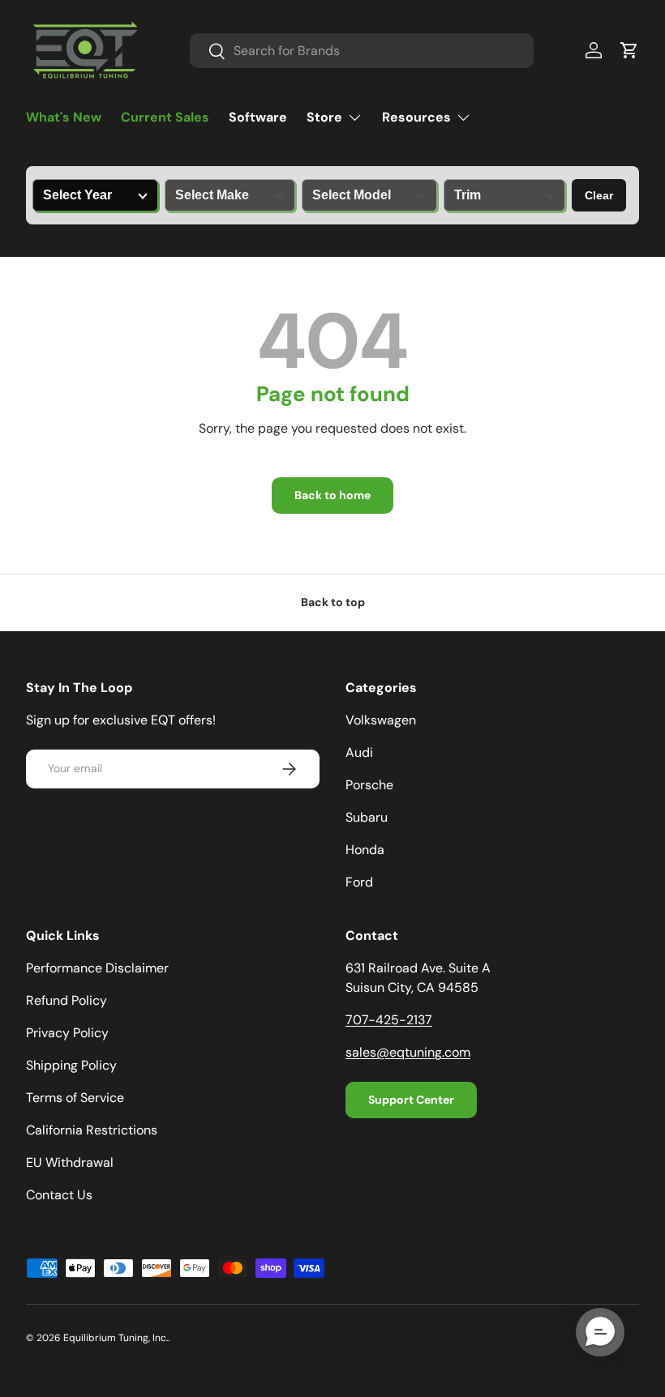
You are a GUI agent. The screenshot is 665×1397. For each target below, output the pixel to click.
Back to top (333, 602)
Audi (359, 752)
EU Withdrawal (70, 1162)
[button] (629, 50)
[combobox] (362, 50)
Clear (599, 195)
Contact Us (59, 1194)
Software (258, 117)
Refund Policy (66, 1000)
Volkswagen (380, 719)
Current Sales (165, 117)
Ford (359, 882)
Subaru (366, 817)
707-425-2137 (388, 1019)
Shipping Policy (71, 1065)
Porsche (369, 784)
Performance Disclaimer (97, 967)
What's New (63, 117)
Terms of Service (75, 1097)
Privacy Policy (67, 1032)
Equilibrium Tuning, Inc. (115, 1337)
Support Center (411, 1099)
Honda (364, 849)
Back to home (332, 495)
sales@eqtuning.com (407, 1052)
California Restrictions (91, 1130)
